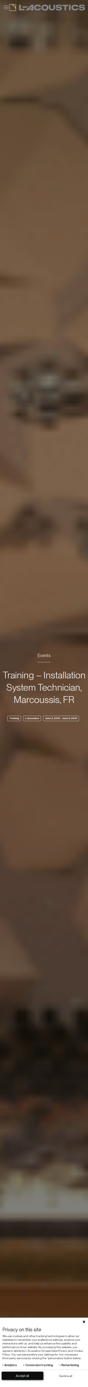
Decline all (65, 1376)
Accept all (22, 1376)
